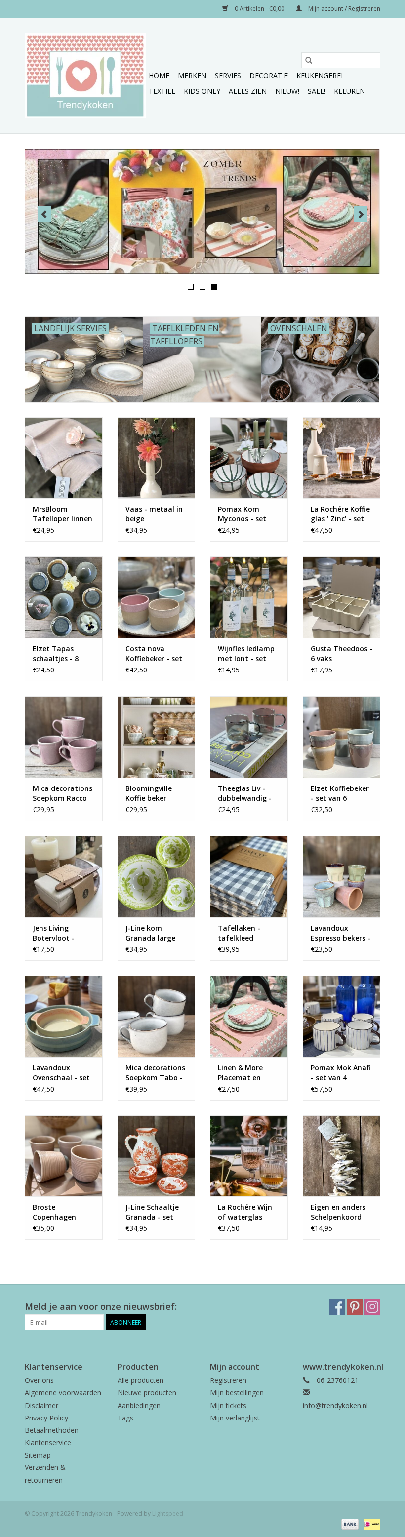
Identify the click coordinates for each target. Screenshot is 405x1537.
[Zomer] (202, 211)
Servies (228, 75)
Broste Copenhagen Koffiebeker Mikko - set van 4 (63, 1212)
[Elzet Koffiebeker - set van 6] (342, 737)
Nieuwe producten (147, 1392)
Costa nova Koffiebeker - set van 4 (153, 654)
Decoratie (268, 75)
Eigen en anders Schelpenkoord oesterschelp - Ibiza (338, 1212)
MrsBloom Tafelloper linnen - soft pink (62, 514)
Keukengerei (319, 75)
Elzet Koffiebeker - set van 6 (340, 793)
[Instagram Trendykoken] (372, 1307)
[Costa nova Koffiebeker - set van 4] (157, 597)
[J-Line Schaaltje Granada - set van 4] (157, 1156)
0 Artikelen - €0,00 (259, 8)
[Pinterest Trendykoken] (355, 1307)
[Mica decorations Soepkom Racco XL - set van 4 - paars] (64, 737)
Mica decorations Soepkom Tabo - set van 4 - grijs (155, 1073)
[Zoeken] (308, 60)
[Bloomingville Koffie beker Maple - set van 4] (157, 737)
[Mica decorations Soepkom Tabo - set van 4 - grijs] (157, 1016)
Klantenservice (48, 1442)
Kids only (202, 91)
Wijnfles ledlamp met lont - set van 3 (246, 654)
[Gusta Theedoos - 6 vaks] (342, 597)
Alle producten (140, 1380)
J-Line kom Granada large (150, 933)
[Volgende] (360, 214)
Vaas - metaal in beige (154, 513)
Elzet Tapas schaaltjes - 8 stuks (56, 654)
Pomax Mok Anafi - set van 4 (341, 1072)
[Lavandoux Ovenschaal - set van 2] (64, 1016)
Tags (125, 1417)
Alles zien (248, 91)
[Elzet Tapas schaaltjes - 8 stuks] (64, 597)
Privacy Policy (46, 1417)
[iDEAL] (370, 1524)
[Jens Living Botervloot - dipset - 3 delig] (64, 876)
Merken (192, 75)
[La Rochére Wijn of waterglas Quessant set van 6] (249, 1156)
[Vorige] (44, 214)
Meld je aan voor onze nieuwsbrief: (101, 1306)
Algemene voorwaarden (63, 1392)
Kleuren (349, 91)
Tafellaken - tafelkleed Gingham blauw (245, 933)
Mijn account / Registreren (343, 8)
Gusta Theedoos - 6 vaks (341, 653)
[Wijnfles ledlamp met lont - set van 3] (249, 597)
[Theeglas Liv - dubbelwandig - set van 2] (249, 737)
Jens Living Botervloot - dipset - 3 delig (58, 933)
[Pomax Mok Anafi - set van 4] (342, 1016)
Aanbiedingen (139, 1405)
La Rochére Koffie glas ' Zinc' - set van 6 (340, 514)
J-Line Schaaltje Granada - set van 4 (152, 1212)
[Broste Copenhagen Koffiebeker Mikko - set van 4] (64, 1156)
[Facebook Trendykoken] (337, 1307)
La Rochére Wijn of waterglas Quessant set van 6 (248, 1212)
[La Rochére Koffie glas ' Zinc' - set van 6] (342, 458)
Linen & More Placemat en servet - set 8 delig (240, 1073)
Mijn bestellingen (237, 1392)
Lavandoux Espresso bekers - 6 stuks (340, 933)
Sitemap (38, 1454)
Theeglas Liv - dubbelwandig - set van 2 (245, 793)
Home (159, 75)
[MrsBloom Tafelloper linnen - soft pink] (64, 458)
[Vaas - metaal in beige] (157, 458)
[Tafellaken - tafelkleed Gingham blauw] (249, 876)
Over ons (39, 1380)
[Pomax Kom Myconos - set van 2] (249, 458)
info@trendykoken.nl (335, 1405)
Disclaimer (41, 1405)
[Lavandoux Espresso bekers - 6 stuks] (342, 876)
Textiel (162, 91)
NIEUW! (287, 91)
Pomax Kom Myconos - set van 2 (242, 514)
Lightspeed (167, 1513)
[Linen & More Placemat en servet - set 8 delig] (249, 1016)
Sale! (316, 91)
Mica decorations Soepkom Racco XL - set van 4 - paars (62, 793)
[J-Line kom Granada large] (157, 876)
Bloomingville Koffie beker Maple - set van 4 (155, 793)
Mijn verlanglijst (235, 1417)
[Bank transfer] (349, 1524)
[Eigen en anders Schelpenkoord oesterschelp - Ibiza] (342, 1156)
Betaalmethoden (52, 1430)
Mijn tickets (228, 1405)
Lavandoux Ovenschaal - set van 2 (61, 1073)
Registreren (228, 1380)
